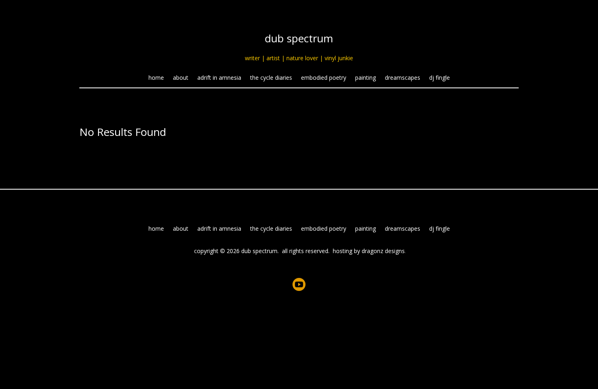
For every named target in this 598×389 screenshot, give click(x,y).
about (180, 78)
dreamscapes (402, 78)
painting (365, 78)
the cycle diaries (271, 78)
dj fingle (439, 78)
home (156, 78)
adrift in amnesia (219, 78)
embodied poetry (323, 78)
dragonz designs (383, 251)
